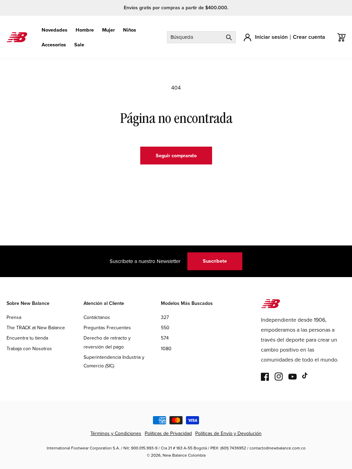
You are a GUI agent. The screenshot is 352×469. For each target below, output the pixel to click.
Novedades (54, 30)
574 (165, 338)
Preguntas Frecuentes (107, 327)
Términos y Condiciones (115, 433)
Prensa (14, 317)
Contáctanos (97, 317)
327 (165, 317)
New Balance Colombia (184, 455)
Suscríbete (215, 261)
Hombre (85, 30)
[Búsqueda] (228, 37)
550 (165, 327)
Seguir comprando (176, 155)
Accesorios (54, 45)
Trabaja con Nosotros (29, 348)
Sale (79, 45)
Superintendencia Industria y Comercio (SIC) (114, 361)
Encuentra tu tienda (27, 338)
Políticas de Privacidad (168, 433)
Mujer (108, 30)
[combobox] (201, 37)
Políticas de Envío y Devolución (228, 433)
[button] (54, 30)
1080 (166, 348)
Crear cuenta (309, 37)
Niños (129, 30)
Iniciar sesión (271, 37)
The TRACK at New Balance (36, 327)
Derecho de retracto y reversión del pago (107, 342)
